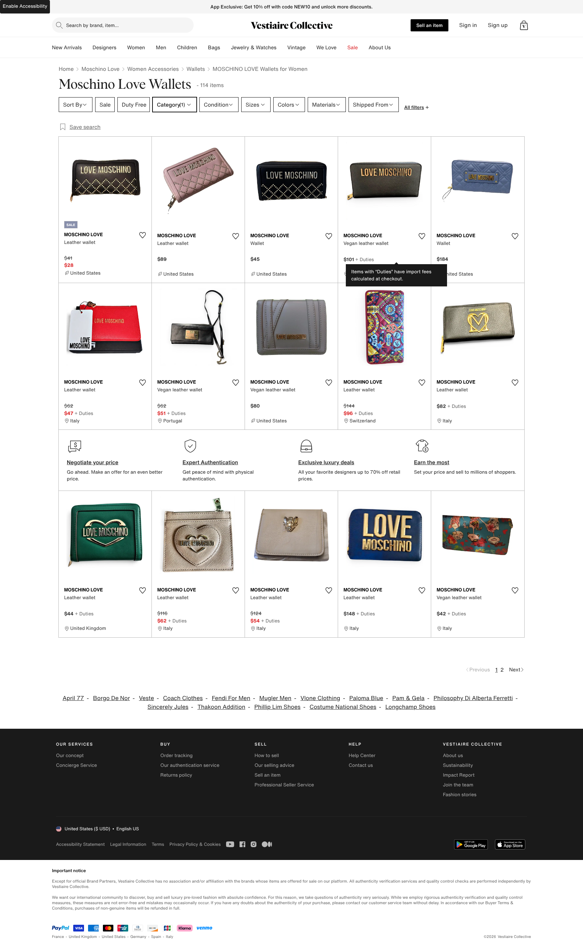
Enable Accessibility (25, 6)
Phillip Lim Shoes (277, 707)
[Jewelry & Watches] (281, 47)
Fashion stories (459, 794)
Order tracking (176, 755)
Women (136, 47)
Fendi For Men (231, 698)
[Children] (202, 47)
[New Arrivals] (87, 47)
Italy (169, 936)
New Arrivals (67, 47)
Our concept (70, 755)
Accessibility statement (80, 844)
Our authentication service (189, 765)
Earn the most (431, 462)
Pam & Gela (408, 698)
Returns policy (176, 775)
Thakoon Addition (221, 707)
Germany (138, 936)
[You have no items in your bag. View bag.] (524, 25)
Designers (104, 47)
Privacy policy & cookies (195, 844)
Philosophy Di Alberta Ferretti (473, 698)
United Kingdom (83, 936)
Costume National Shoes (342, 707)
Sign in (468, 25)
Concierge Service (76, 765)
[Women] (150, 47)
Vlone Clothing (320, 698)
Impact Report (459, 775)
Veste (146, 698)
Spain (156, 936)
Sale (353, 47)
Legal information (128, 844)
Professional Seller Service (284, 784)
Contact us (361, 765)
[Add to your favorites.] (142, 235)
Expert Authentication (210, 462)
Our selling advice (274, 765)
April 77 (73, 698)
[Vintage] (311, 47)
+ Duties (364, 259)
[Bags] (225, 47)
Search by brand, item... (92, 25)
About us (453, 755)
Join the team (458, 784)
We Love (326, 47)
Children (187, 47)
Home (66, 69)
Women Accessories (152, 69)
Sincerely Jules (167, 707)
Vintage (296, 47)
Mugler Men (275, 698)
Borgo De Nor (111, 698)
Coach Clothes (183, 698)
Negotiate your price (92, 462)
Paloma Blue (366, 698)
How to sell (266, 755)
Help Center (362, 755)
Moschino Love (100, 69)
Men (161, 47)
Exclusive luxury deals (326, 462)
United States (114, 936)
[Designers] (121, 47)
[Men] (171, 47)
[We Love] (342, 47)
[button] (524, 25)
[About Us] (396, 47)
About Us (380, 47)
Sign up (498, 25)
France (58, 936)
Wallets (196, 69)
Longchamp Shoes (410, 707)
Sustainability (458, 765)
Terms (157, 844)
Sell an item (429, 25)
